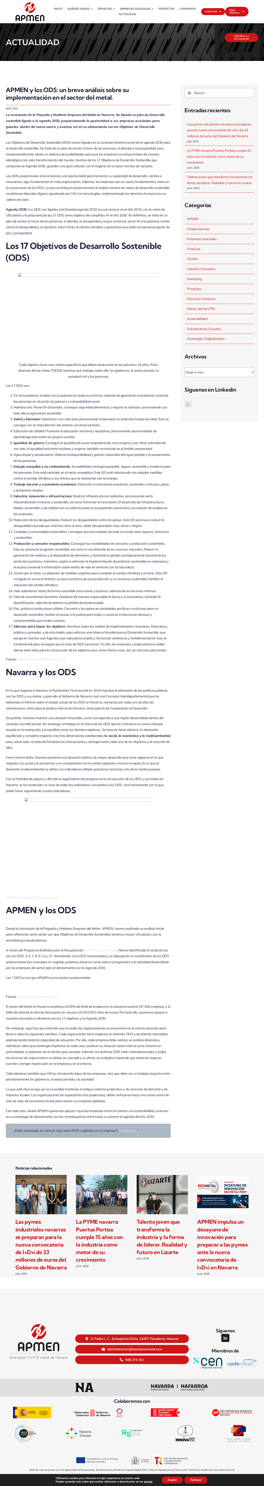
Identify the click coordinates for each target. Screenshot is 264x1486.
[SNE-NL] (165, 1410)
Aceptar (172, 1480)
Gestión (192, 259)
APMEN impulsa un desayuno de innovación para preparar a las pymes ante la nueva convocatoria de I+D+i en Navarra (222, 1244)
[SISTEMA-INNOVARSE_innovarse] (185, 1425)
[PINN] (232, 1407)
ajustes (148, 1481)
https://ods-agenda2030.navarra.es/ (32, 897)
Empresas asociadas (201, 239)
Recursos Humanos (201, 299)
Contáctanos (128, 1130)
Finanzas (193, 249)
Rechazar (196, 1480)
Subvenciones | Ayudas (204, 329)
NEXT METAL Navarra (101, 950)
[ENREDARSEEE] (132, 1429)
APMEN (193, 219)
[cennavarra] (207, 1359)
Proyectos (194, 289)
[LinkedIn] (188, 404)
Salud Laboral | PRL (201, 309)
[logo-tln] (238, 1426)
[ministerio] (32, 1408)
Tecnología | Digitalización (206, 339)
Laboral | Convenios (201, 269)
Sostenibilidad (197, 319)
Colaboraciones (198, 229)
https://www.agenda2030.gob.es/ (41, 659)
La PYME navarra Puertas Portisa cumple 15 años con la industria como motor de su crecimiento (219, 156)
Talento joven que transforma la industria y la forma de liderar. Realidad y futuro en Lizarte (162, 1236)
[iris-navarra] (25, 1426)
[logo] (29, 4)
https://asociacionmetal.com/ (38, 997)
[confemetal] (242, 1361)
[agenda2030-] (99, 1410)
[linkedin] (225, 1338)
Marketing (194, 279)
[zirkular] (78, 1430)
